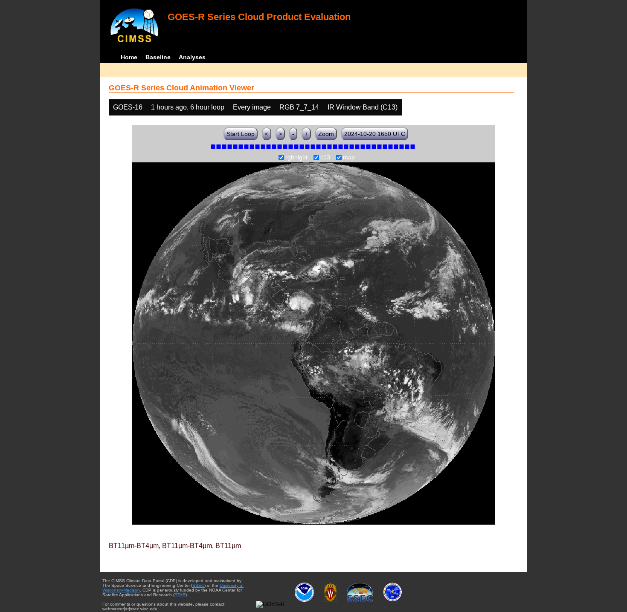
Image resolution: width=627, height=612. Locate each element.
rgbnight (296, 157)
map (349, 157)
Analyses (192, 57)
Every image (252, 107)
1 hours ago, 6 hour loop (187, 107)
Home (129, 57)
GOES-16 (127, 107)
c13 (325, 157)
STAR (180, 594)
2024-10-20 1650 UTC (374, 133)
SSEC (198, 585)
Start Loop (240, 133)
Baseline (158, 57)
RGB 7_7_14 (299, 107)
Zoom (326, 133)
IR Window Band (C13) (363, 107)
